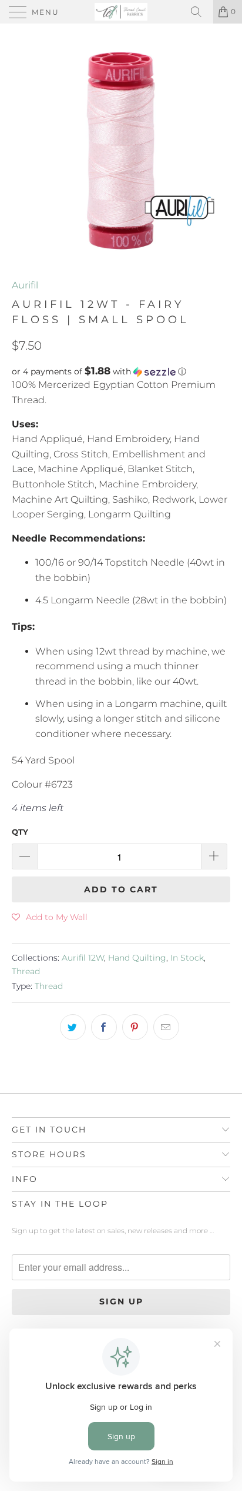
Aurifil (25, 285)
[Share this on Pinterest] (135, 1027)
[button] (121, 371)
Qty (20, 831)
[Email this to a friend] (166, 1027)
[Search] (200, 11)
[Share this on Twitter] (73, 1027)
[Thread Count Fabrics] (121, 12)
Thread (26, 971)
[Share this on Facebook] (104, 1027)
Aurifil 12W (83, 957)
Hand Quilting (137, 957)
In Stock (187, 957)
